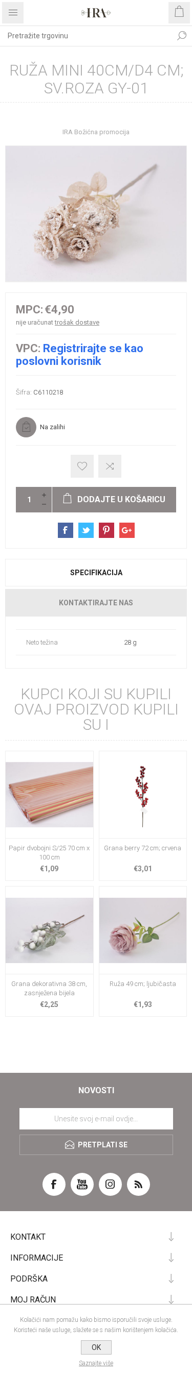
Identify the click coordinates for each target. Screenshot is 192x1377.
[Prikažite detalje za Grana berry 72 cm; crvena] (143, 795)
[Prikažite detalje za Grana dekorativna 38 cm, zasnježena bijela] (49, 930)
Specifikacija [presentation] (96, 573)
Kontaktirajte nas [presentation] (96, 603)
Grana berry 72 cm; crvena (142, 848)
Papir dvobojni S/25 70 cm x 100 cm (49, 852)
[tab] (96, 572)
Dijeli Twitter (86, 530)
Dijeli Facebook (65, 530)
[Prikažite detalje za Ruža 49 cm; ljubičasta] (143, 930)
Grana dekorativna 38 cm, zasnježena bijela (49, 988)
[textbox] (86, 36)
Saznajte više (96, 1363)
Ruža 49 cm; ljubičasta (143, 984)
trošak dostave (77, 322)
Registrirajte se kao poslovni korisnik (79, 354)
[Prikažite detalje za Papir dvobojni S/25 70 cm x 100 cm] (49, 795)
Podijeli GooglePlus (127, 530)
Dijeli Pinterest (106, 530)
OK (96, 1347)
